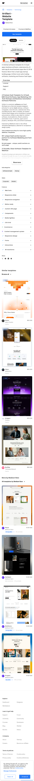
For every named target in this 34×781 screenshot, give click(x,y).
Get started (24, 3)
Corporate (6, 181)
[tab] (17, 80)
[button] (31, 3)
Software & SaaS (7, 171)
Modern (14, 181)
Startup (17, 171)
